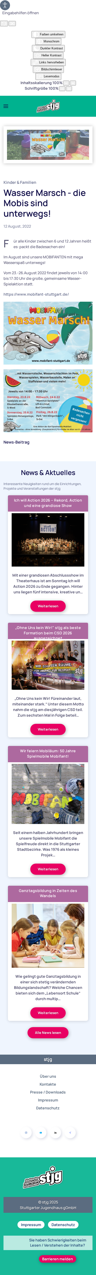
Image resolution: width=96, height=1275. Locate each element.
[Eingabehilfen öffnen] (5, 5)
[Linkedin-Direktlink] (55, 1132)
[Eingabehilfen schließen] (12, 23)
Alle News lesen (48, 1032)
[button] (5, 106)
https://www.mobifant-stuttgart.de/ (36, 294)
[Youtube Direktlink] (40, 1132)
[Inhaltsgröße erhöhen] (73, 83)
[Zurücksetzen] (4, 23)
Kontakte (48, 1084)
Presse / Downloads (48, 1092)
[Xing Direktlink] (70, 1132)
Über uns (48, 1076)
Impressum (48, 1100)
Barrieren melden (57, 1258)
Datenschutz (48, 1108)
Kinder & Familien (19, 182)
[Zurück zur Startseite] (48, 106)
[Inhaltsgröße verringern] (66, 83)
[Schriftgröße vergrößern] (69, 88)
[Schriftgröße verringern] (62, 88)
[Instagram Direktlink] (26, 1132)
